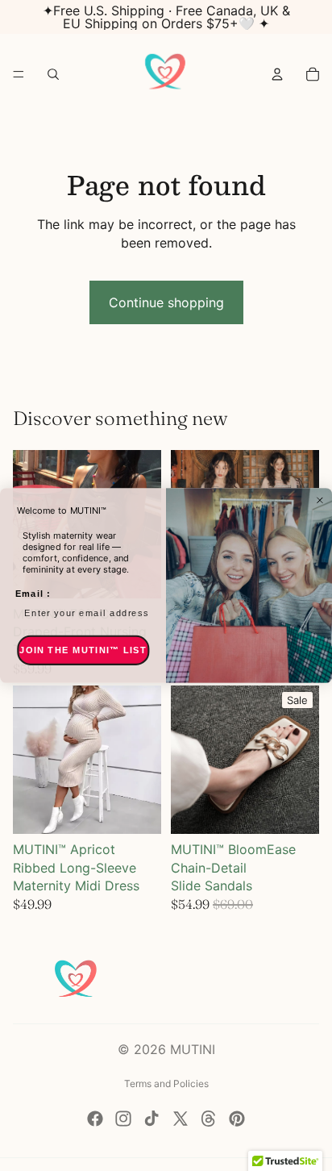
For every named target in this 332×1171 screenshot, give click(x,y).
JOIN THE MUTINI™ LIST (83, 650)
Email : (33, 593)
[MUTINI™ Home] (165, 74)
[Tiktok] (151, 1118)
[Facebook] (95, 1118)
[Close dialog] (319, 500)
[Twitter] (180, 1118)
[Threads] (208, 1118)
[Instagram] (123, 1118)
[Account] (277, 74)
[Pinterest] (237, 1118)
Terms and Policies (166, 1083)
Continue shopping (166, 302)
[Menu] (18, 74)
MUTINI (192, 1049)
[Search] (53, 74)
